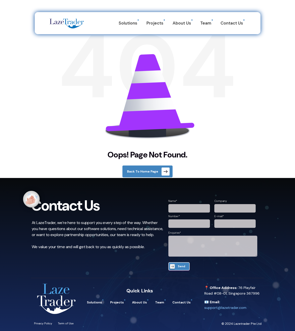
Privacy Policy (43, 323)
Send (181, 266)
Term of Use (66, 323)
